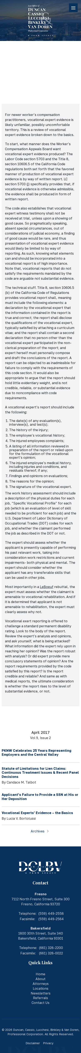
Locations (40, 988)
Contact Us (40, 1003)
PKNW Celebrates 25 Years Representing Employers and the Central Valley (36, 752)
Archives (38, 831)
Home (40, 974)
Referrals (40, 998)
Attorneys (41, 984)
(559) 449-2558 (51, 913)
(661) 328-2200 (51, 948)
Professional (16, 1034)
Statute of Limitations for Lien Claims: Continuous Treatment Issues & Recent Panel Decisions (40, 772)
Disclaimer (33, 1043)
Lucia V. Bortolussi (21, 90)
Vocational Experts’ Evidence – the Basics (37, 813)
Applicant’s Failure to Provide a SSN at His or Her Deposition (40, 797)
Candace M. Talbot (21, 782)
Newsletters (40, 993)
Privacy (48, 1043)
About (40, 979)
